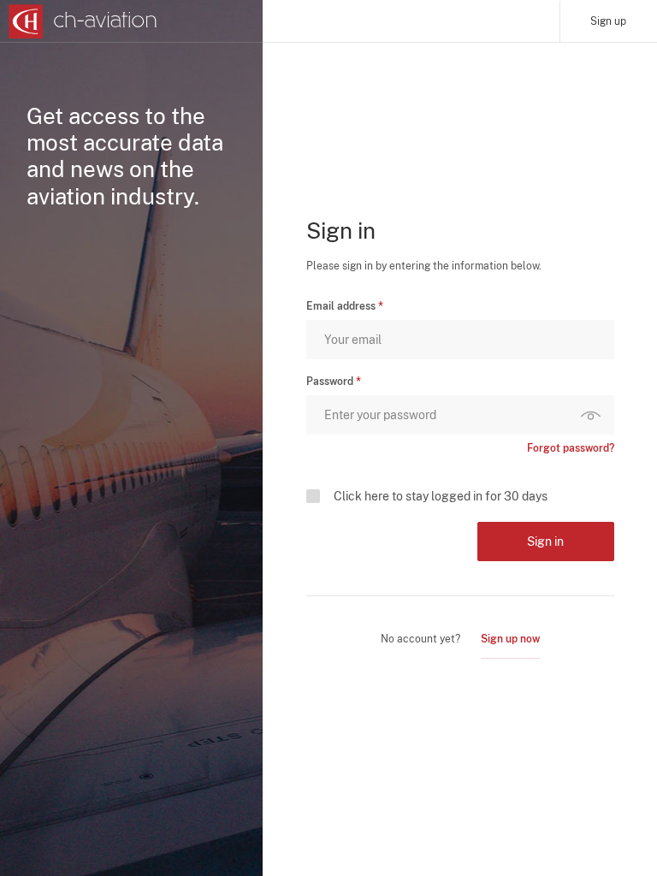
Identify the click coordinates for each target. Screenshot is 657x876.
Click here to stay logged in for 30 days (441, 496)
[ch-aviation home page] (83, 21)
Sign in (545, 541)
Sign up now (510, 639)
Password (329, 381)
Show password (594, 415)
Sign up (608, 21)
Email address (341, 306)
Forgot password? (570, 448)
